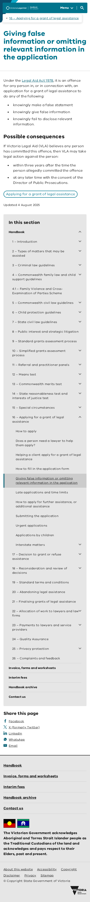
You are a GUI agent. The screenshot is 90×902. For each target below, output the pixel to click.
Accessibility (47, 869)
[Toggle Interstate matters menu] (81, 545)
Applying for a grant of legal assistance (40, 194)
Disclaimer (11, 875)
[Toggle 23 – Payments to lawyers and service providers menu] (81, 625)
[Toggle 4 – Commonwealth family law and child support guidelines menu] (81, 275)
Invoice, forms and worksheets (30, 776)
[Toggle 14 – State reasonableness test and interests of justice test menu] (81, 394)
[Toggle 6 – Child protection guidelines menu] (81, 312)
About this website (18, 869)
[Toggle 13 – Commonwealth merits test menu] (81, 384)
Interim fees (14, 787)
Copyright (69, 869)
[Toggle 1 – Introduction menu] (81, 242)
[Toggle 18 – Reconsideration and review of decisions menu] (81, 568)
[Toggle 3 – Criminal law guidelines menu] (81, 265)
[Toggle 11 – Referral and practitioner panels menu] (81, 365)
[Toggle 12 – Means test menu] (81, 374)
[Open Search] (82, 8)
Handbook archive (19, 797)
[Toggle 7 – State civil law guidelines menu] (81, 322)
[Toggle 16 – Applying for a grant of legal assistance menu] (81, 417)
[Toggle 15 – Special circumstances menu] (81, 408)
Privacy (30, 875)
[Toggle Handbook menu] (81, 232)
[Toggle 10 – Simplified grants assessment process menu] (81, 351)
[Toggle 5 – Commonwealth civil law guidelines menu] (81, 303)
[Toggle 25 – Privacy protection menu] (81, 649)
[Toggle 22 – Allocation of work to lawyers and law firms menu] (81, 611)
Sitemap (47, 875)
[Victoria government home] (78, 890)
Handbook (12, 765)
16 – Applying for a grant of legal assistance (44, 18)
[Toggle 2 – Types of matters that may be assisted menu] (81, 251)
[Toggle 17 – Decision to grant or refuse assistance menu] (81, 554)
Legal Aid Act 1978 (37, 80)
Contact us (13, 808)
